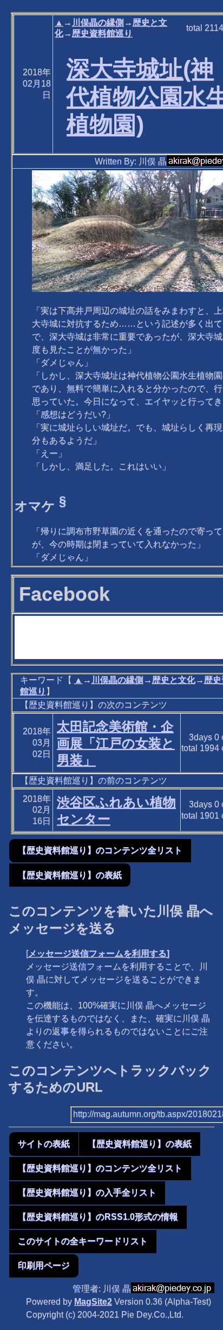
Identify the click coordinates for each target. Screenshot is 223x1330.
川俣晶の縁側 (98, 22)
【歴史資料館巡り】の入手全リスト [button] (87, 1192)
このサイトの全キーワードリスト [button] (83, 1241)
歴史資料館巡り (102, 33)
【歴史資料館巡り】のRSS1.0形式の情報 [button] (98, 1216)
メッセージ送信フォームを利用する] (98, 953)
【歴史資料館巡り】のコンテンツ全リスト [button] (100, 850)
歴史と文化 (173, 679)
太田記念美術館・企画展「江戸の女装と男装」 (116, 743)
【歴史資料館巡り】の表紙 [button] (70, 875)
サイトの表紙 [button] (44, 1143)
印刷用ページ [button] (44, 1265)
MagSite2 (93, 1301)
